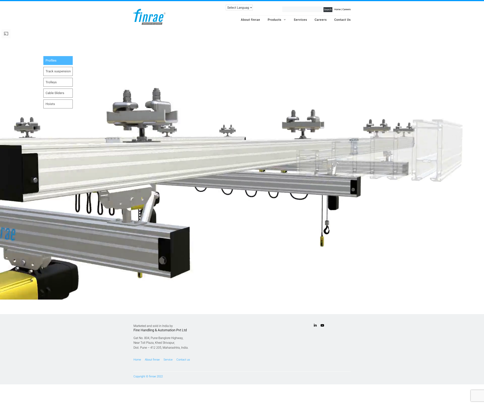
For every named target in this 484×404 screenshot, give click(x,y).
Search (328, 9)
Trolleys (51, 82)
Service (168, 359)
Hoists (50, 104)
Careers (346, 9)
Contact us (183, 359)
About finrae (250, 20)
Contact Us (342, 20)
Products (274, 20)
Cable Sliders (55, 93)
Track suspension (58, 71)
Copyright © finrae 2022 (148, 376)
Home (337, 9)
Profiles (51, 60)
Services (300, 20)
